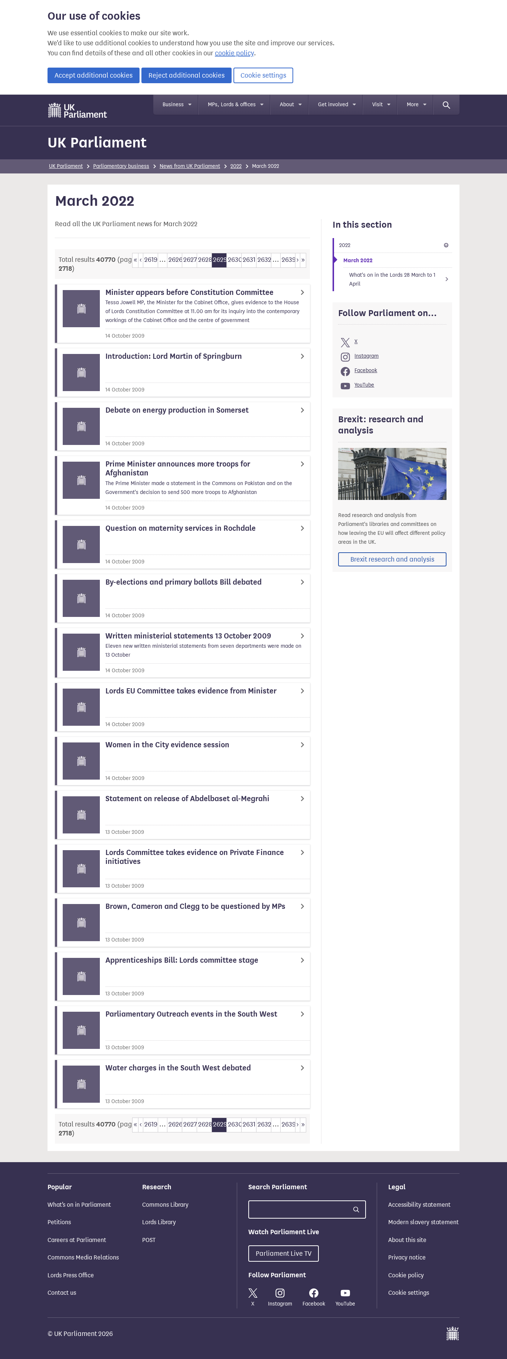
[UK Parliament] (78, 110)
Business (173, 104)
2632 (264, 260)
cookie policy (234, 53)
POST (149, 1239)
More (413, 104)
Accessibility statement (419, 1204)
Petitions (59, 1222)
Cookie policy (406, 1275)
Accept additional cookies (94, 75)
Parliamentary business (121, 166)
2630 (234, 260)
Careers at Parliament (77, 1239)
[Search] (446, 105)
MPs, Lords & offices (232, 104)
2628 (205, 260)
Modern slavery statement (423, 1222)
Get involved (333, 104)
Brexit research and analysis (392, 559)
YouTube (364, 385)
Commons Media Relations (83, 1257)
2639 (288, 260)
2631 (249, 260)
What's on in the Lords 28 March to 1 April (392, 279)
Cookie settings (263, 75)
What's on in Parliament (79, 1204)
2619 (150, 260)
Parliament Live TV (283, 1253)
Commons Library (165, 1204)
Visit (377, 104)
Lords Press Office (71, 1275)
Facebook (365, 370)
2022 (236, 166)
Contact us (62, 1292)
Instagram (366, 356)
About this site (407, 1239)
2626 (175, 260)
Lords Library (159, 1222)
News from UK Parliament (190, 166)
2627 (190, 260)
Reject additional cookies (186, 75)
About (287, 104)
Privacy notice (407, 1257)
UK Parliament (97, 142)
